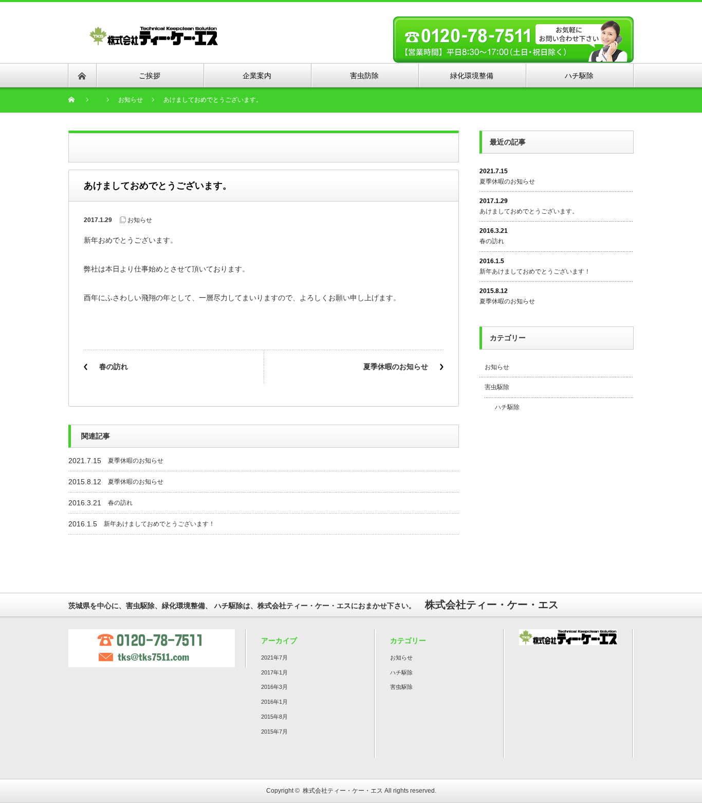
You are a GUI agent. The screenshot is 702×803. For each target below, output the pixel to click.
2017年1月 (274, 672)
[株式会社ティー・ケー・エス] (153, 32)
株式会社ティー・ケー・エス (343, 790)
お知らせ (139, 220)
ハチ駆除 (507, 407)
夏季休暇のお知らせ (395, 366)
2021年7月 (274, 657)
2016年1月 (274, 702)
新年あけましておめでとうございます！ (159, 523)
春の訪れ (113, 366)
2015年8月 (274, 717)
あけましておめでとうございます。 (528, 211)
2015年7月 (274, 731)
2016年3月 (274, 687)
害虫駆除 (497, 387)
